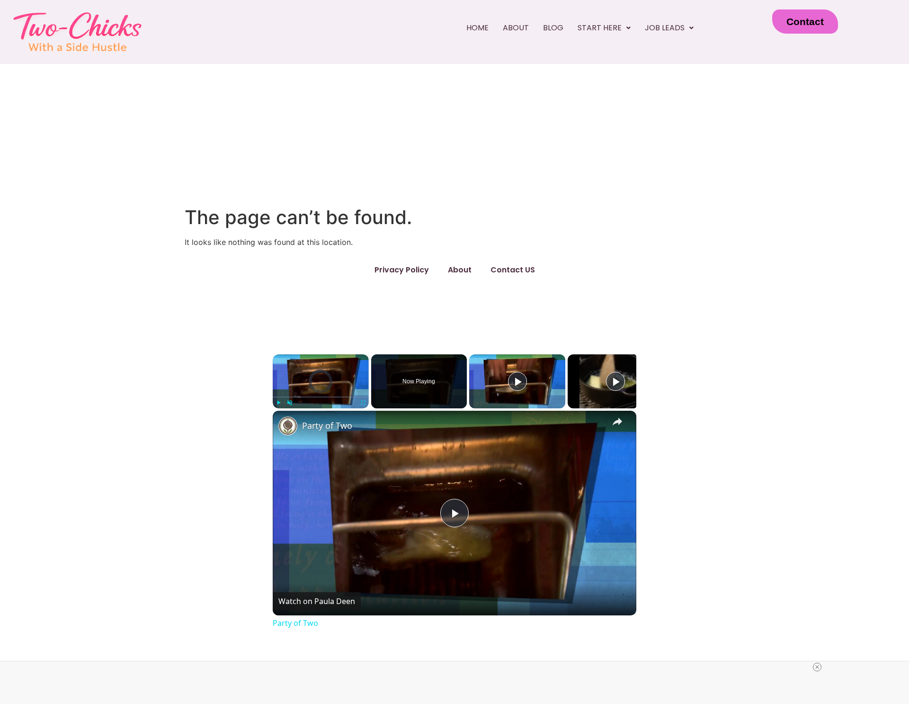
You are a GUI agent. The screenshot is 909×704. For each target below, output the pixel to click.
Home (477, 27)
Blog (553, 27)
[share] (617, 421)
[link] (287, 425)
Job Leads (665, 27)
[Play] (278, 402)
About (516, 27)
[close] (817, 667)
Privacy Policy (401, 269)
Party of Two (327, 425)
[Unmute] (289, 402)
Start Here (600, 27)
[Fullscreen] (363, 402)
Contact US (512, 269)
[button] (604, 28)
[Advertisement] (454, 135)
